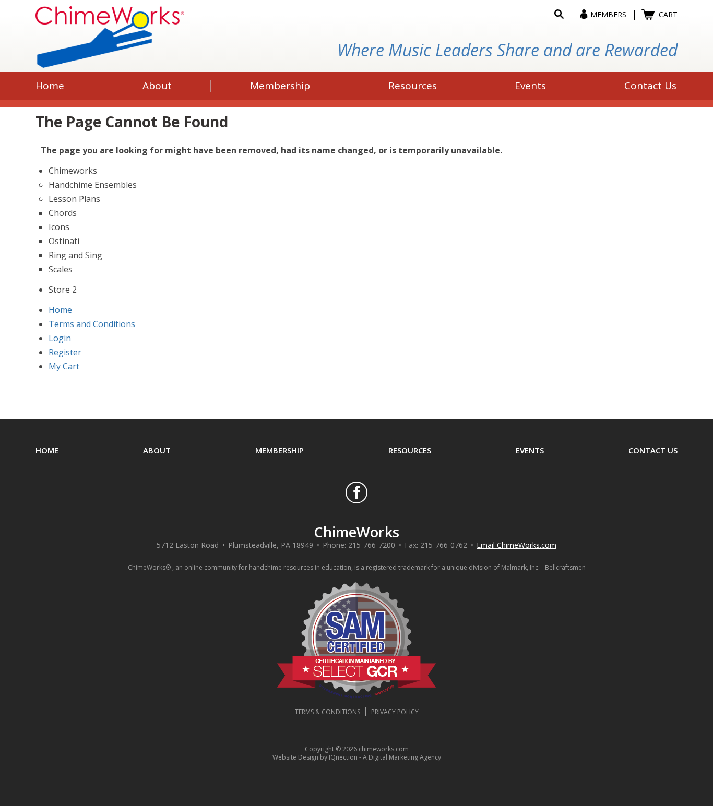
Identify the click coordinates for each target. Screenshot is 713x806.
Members (608, 14)
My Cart (64, 366)
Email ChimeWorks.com (516, 545)
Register (65, 352)
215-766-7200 (371, 545)
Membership (279, 450)
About (157, 450)
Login (60, 338)
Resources (409, 450)
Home (60, 310)
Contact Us (653, 450)
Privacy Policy (395, 711)
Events (530, 450)
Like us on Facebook (356, 492)
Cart (668, 14)
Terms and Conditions (92, 324)
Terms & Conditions (327, 711)
